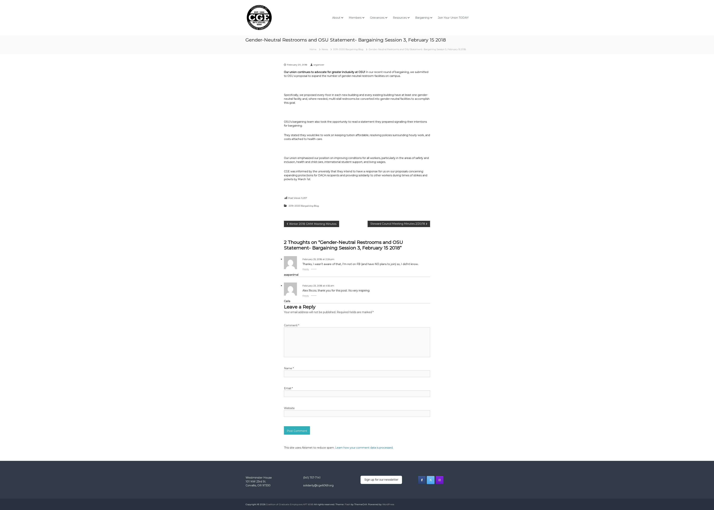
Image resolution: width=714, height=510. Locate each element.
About (336, 17)
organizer (318, 64)
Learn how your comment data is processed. (364, 447)
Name (289, 368)
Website (289, 408)
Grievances (377, 17)
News (325, 49)
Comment (291, 325)
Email (288, 388)
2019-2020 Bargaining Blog (348, 49)
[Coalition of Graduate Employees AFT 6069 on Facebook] (422, 480)
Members (355, 17)
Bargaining (422, 17)
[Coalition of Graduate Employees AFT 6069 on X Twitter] (431, 480)
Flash (347, 504)
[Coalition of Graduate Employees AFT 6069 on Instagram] (439, 480)
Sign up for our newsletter (381, 479)
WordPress (388, 504)
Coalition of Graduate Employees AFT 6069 (289, 504)
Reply (306, 269)
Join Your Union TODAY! (453, 17)
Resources (400, 17)
